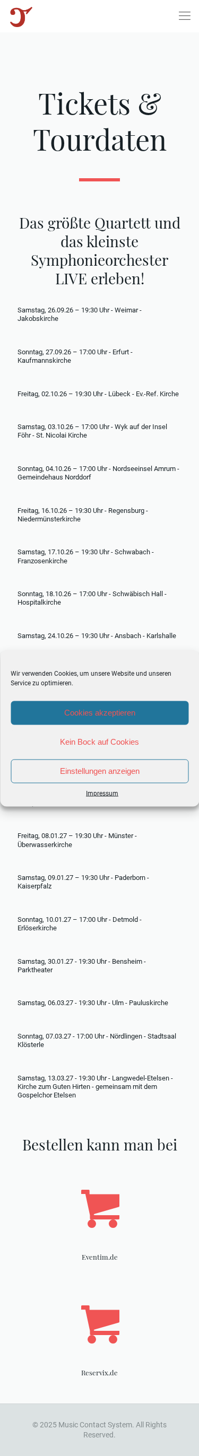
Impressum (102, 793)
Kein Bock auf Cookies (99, 741)
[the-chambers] (21, 16)
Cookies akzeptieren (99, 712)
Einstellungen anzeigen (100, 770)
